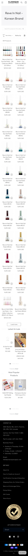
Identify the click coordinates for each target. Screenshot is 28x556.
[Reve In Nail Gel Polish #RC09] (21, 194)
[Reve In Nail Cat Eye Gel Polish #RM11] (21, 170)
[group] (7, 346)
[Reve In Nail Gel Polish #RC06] (7, 237)
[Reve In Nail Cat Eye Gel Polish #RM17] (21, 100)
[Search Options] (23, 28)
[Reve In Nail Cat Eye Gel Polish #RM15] (21, 123)
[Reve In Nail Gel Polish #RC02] (7, 279)
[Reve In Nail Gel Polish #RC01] (21, 279)
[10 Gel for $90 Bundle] (7, 338)
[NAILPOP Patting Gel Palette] (7, 385)
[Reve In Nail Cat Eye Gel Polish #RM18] (7, 100)
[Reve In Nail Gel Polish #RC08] (7, 215)
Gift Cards (6, 494)
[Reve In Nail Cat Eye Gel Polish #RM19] (21, 77)
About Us (6, 470)
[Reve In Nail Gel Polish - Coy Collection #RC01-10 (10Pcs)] (21, 51)
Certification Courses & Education (14, 478)
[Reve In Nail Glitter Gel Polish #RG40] (21, 301)
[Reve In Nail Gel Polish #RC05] (21, 237)
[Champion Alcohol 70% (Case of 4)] (20, 385)
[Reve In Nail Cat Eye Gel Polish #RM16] (7, 123)
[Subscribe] (23, 530)
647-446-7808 (17, 439)
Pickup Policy (7, 490)
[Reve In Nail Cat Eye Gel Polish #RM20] (7, 77)
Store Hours (7, 498)
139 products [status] (7, 41)
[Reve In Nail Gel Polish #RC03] (21, 258)
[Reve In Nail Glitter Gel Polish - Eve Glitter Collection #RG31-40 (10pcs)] (7, 301)
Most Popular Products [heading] (13, 373)
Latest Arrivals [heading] (14, 329)
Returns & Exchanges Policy (11, 486)
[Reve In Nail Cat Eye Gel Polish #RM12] (7, 170)
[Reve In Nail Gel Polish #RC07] (21, 215)
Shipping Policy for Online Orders (13, 482)
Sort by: (7, 35)
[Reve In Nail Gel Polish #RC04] (7, 258)
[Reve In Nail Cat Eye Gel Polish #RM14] (7, 147)
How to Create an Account (11, 474)
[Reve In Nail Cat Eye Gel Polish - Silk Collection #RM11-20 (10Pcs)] (7, 51)
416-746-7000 (13, 433)
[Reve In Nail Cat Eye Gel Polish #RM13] (21, 147)
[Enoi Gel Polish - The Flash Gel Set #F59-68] (20, 340)
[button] (2, 2)
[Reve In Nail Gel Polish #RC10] (7, 194)
